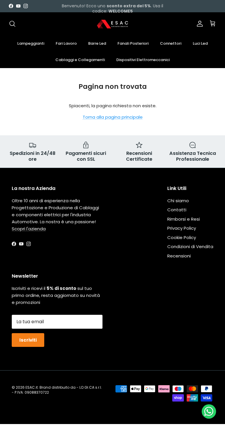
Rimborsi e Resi (183, 219)
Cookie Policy (181, 237)
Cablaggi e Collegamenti (80, 60)
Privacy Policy (181, 228)
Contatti (176, 210)
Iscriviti (28, 340)
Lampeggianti (30, 43)
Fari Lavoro (66, 43)
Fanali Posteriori (133, 43)
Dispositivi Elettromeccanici (143, 60)
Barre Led (97, 43)
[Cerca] (12, 23)
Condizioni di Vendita (190, 246)
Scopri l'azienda (29, 229)
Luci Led (200, 43)
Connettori (170, 43)
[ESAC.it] (112, 24)
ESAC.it (31, 387)
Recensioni (179, 256)
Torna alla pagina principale (113, 117)
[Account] (198, 23)
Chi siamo (178, 201)
